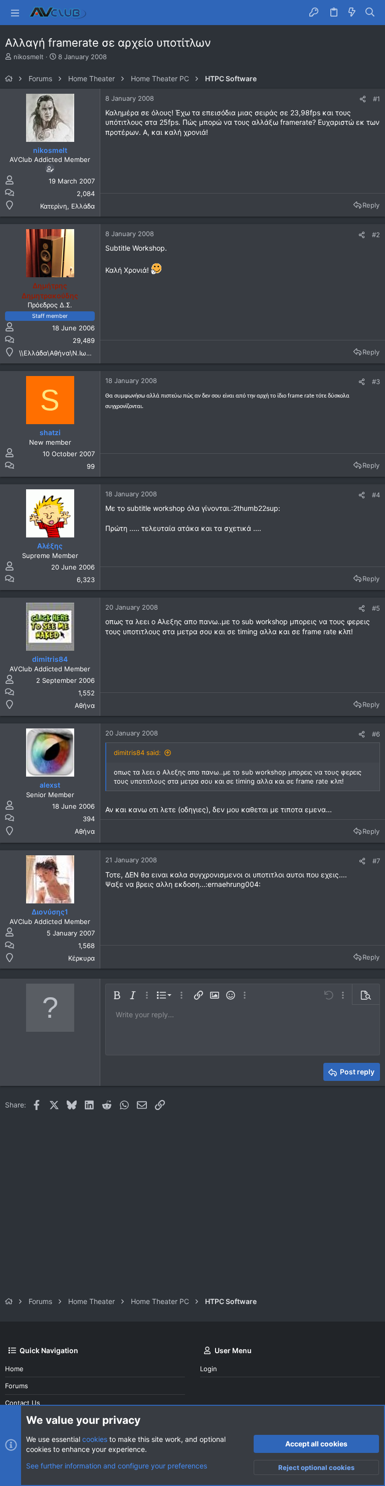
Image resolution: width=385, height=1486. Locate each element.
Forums (16, 1386)
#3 (376, 382)
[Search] (370, 13)
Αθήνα (85, 705)
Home (14, 1369)
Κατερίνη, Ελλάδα (67, 206)
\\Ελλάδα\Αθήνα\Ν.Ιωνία (57, 353)
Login (208, 1369)
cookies (94, 1439)
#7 (376, 861)
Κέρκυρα (81, 958)
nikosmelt (29, 57)
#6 (376, 734)
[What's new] (351, 13)
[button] (15, 13)
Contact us (22, 1403)
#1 (376, 99)
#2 (376, 235)
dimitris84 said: (137, 753)
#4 (376, 495)
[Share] (362, 99)
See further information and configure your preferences (116, 1465)
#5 (376, 608)
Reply (370, 205)
